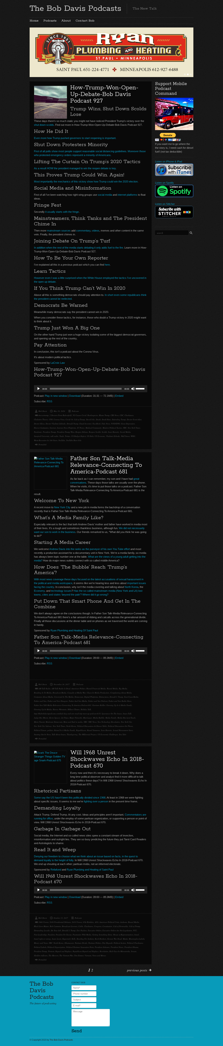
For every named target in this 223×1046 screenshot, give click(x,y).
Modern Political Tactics (112, 427)
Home (34, 21)
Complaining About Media (121, 692)
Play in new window (56, 395)
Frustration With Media (82, 934)
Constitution (107, 926)
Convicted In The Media (64, 697)
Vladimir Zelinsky (113, 436)
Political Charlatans (135, 943)
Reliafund (56, 869)
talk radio (54, 436)
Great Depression (128, 423)
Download (74, 395)
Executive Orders (94, 930)
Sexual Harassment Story (123, 730)
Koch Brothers (100, 938)
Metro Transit (39, 722)
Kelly (74, 938)
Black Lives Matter (41, 926)
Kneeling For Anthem (85, 938)
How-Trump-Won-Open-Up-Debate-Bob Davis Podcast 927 (104, 94)
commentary (83, 230)
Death (98, 419)
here (107, 264)
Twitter (67, 436)
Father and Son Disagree (58, 701)
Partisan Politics (94, 943)
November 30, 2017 (62, 684)
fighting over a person (96, 801)
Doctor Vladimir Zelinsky (56, 423)
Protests (51, 951)
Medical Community (94, 427)
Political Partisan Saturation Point (80, 947)
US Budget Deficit (78, 436)
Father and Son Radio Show (120, 701)
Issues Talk (127, 713)
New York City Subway (43, 726)
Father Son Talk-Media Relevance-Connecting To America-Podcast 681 (106, 465)
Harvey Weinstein (60, 709)
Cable (80, 926)
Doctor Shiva (39, 423)
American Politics (78, 688)
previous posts (137, 970)
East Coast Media (131, 697)
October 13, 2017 (61, 918)
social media (105, 194)
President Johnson (102, 947)
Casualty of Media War (76, 692)
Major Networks (76, 717)
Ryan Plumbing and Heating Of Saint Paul (74, 630)
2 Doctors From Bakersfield (61, 415)
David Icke (90, 419)
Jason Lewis (56, 938)
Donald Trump (72, 423)
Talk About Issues (59, 734)
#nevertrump (44, 415)
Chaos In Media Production (98, 692)
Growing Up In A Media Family (119, 705)
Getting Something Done (102, 934)
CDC (122, 415)
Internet (53, 427)
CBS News (115, 415)
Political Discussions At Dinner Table (92, 726)
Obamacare (69, 943)
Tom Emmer (79, 955)
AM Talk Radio (45, 688)
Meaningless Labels (136, 938)
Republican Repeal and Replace (86, 951)
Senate (133, 951)
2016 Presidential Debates (60, 922)
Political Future (40, 730)
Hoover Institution (41, 427)
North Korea (131, 586)
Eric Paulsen (82, 930)
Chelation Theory (41, 419)
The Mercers (53, 955)
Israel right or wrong (42, 938)
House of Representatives (123, 934)
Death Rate (106, 419)
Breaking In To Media (43, 692)
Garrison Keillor (98, 705)
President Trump (49, 432)
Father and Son (40, 701)
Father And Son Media (78, 701)
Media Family (110, 717)
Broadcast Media (59, 692)
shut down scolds (44, 124)
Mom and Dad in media (73, 722)
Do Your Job (56, 930)
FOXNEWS (115, 423)
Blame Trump (104, 415)
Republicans (81, 730)
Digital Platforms (91, 697)
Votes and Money (99, 955)
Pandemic (38, 432)
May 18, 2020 (59, 411)
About (66, 21)
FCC (135, 930)
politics (50, 730)
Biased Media (112, 688)
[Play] (38, 388)
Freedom (51, 934)
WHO (133, 436)
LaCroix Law (58, 362)
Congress (97, 926)
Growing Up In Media (43, 709)
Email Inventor (85, 423)
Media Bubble (98, 717)
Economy (39, 590)
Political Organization (56, 947)
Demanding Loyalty (42, 930)
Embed (119, 395)
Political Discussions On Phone (120, 726)
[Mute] (133, 388)
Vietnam (88, 955)
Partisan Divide (81, 943)
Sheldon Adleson (41, 955)
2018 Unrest (77, 922)
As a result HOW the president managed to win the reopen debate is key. (75, 168)
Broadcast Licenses (69, 926)
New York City (62, 507)
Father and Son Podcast (97, 701)
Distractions (104, 697)
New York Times (134, 427)
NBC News (92, 722)
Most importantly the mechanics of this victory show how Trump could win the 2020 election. (86, 181)
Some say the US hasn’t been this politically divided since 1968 (69, 797)
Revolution (104, 951)
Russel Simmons (93, 730)
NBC (125, 427)
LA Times (64, 717)
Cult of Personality (120, 926)
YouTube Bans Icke (73, 440)
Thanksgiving (72, 734)
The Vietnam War (66, 955)
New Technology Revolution (109, 722)
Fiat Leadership (40, 934)
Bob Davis (43, 411)
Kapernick (66, 938)
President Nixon (117, 947)
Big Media (123, 688)
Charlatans (129, 415)
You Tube (122, 734)
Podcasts (49, 21)
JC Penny (80, 427)
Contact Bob (85, 21)
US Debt (90, 436)
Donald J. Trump (116, 697)
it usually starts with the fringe (62, 211)
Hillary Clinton (74, 709)
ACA (96, 922)
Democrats (79, 697)
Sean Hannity (113, 432)
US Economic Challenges (108, 734)
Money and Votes (41, 943)
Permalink (43, 444)
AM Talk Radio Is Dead (61, 688)
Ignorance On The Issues (112, 713)
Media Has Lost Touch (126, 717)
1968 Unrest (43, 922)
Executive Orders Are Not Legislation (117, 930)
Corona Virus (59, 419)
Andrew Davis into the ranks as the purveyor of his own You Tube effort (89, 549)
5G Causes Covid (79, 415)
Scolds (104, 432)
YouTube (61, 440)
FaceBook (97, 423)
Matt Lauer (87, 717)
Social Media (125, 432)
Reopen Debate (81, 432)
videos (95, 230)
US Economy (100, 436)
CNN (51, 419)
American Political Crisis (109, 922)
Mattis (125, 938)
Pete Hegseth (107, 943)
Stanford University (41, 436)
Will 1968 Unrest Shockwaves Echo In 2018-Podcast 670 (107, 759)
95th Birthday (88, 922)
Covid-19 (69, 419)
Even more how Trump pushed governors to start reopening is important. (75, 138)
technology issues (61, 590)
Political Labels (40, 947)
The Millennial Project (88, 734)
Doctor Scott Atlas (134, 419)
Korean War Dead (114, 938)
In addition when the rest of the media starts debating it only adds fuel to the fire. (79, 247)
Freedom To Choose (64, 934)
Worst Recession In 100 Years (45, 440)
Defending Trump (119, 419)
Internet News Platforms (66, 427)
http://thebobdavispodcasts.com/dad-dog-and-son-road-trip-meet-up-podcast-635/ (67, 713)
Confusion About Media (43, 697)
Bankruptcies (92, 415)
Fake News (106, 423)
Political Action (120, 943)
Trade (61, 436)
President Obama (131, 947)
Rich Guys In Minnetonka (119, 951)
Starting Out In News (42, 734)
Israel (136, 934)
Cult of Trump (79, 419)
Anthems (123, 922)
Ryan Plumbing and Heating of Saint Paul (90, 869)
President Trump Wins (65, 432)
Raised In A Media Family (64, 730)
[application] (90, 388)
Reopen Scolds (95, 432)
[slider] (140, 388)
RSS (49, 401)
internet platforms (127, 194)
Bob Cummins (55, 926)
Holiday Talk (86, 709)
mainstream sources (59, 230)
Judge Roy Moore (41, 717)
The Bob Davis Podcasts (75, 8)
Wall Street (125, 436)
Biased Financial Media (96, 688)
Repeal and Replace (63, 951)
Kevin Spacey (54, 717)
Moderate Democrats (54, 722)
